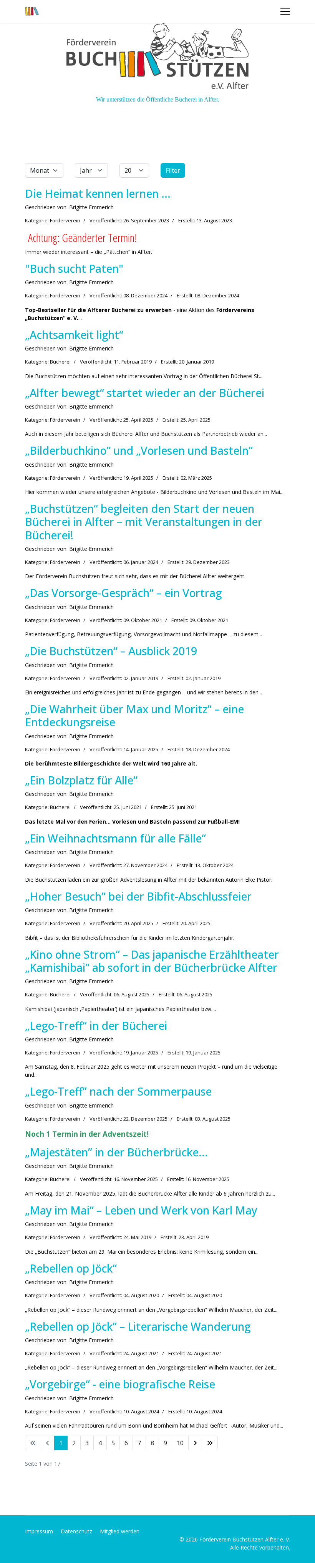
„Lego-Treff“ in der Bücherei (96, 1025)
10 (180, 1443)
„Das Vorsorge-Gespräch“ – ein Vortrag (123, 592)
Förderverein (65, 220)
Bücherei (60, 361)
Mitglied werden (119, 1531)
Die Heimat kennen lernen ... (98, 193)
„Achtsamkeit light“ (74, 334)
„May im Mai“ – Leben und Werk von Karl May (141, 1210)
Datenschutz (76, 1531)
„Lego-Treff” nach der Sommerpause (118, 1091)
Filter (173, 170)
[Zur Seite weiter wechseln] (195, 1443)
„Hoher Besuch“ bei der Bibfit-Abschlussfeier (138, 896)
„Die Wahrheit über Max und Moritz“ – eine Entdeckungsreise (134, 715)
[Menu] (285, 11)
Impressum (39, 1531)
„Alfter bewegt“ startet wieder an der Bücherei (144, 392)
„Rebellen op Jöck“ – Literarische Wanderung (137, 1326)
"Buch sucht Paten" (74, 268)
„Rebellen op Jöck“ (71, 1268)
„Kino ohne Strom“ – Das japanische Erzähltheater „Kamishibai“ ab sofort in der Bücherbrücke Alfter (152, 961)
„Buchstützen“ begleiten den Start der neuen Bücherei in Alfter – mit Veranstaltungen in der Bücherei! (143, 521)
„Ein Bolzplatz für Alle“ (81, 779)
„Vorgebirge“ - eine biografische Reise (120, 1383)
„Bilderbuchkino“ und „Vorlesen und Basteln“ (139, 450)
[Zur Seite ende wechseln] (210, 1443)
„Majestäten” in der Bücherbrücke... (116, 1151)
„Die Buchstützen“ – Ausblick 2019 (111, 650)
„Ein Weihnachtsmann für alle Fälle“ (115, 838)
